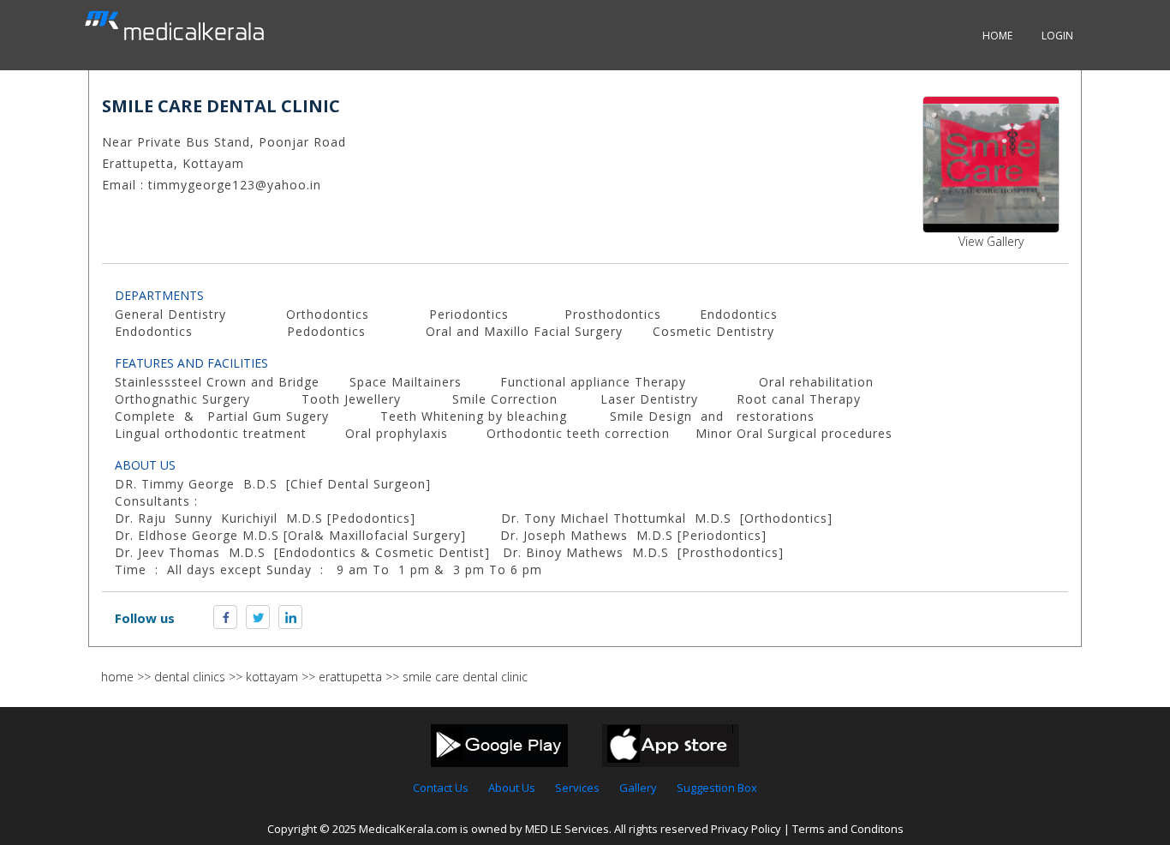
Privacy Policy (746, 828)
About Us (511, 787)
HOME (997, 35)
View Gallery (991, 241)
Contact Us (441, 787)
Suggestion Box (717, 787)
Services (577, 787)
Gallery (638, 787)
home (117, 676)
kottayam (272, 676)
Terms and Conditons (848, 828)
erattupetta (350, 676)
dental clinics (189, 676)
